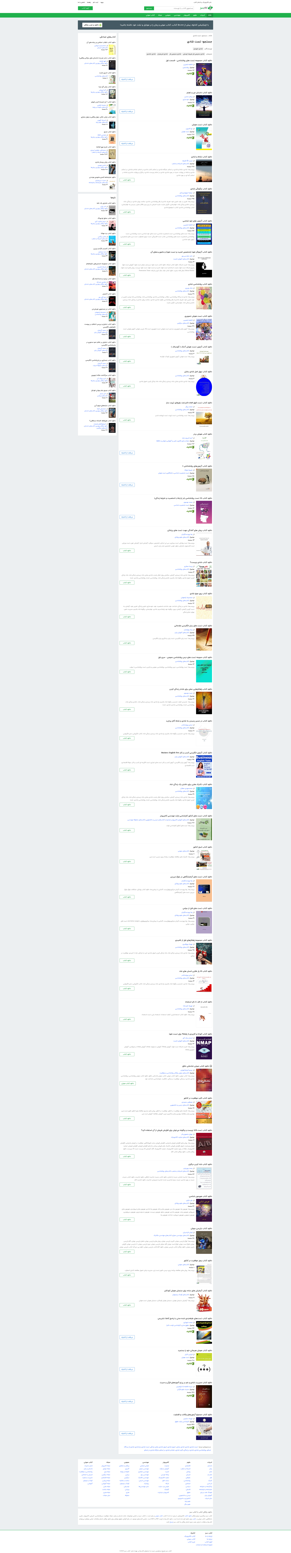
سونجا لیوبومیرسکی (186, 193)
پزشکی (188, 1472)
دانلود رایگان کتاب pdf (178, 1152)
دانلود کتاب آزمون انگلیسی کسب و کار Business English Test (186, 752)
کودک (167, 357)
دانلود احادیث (139, 1177)
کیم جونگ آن (101, 379)
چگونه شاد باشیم (176, 578)
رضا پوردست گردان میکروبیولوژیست (175, 889)
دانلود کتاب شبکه (172, 265)
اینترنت (166, 1466)
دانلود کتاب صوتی (173, 1076)
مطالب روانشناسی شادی (161, 297)
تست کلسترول (189, 546)
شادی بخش (179, 381)
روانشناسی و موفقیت (86, 1472)
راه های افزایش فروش (145, 1146)
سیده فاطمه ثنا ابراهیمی (184, 1387)
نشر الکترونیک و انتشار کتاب (202, 2)
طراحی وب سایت (163, 1487)
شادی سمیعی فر (175, 54)
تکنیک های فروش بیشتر (162, 1146)
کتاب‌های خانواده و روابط (100, 107)
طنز (211, 1478)
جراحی (188, 924)
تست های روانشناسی (180, 234)
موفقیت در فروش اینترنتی (134, 1143)
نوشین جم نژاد (101, 282)
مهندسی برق (145, 1475)
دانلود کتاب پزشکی (143, 889)
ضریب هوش (140, 329)
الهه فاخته (102, 61)
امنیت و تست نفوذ (154, 268)
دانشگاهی (170, 473)
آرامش (172, 575)
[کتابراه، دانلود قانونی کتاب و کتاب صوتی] (190, 74)
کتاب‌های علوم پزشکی (182, 537)
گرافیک (166, 1490)
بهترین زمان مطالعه (188, 1114)
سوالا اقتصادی (126, 762)
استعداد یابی (156, 1015)
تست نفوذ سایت (180, 268)
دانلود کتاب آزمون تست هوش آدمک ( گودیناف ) (191, 347)
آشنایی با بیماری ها (156, 889)
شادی (185, 169)
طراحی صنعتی (144, 1466)
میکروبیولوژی (145, 921)
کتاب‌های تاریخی (102, 48)
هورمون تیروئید (178, 1215)
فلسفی (188, 1490)
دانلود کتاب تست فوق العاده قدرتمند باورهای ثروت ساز (189, 402)
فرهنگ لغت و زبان (206, 1492)
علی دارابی (189, 1200)
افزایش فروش (132, 1146)
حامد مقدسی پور (187, 256)
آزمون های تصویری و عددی (178, 329)
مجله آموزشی (106, 1484)
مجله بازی (107, 1472)
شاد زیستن (126, 300)
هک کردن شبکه (156, 271)
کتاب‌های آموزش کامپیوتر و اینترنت (177, 820)
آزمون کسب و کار (168, 762)
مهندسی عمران (144, 1469)
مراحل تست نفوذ (139, 265)
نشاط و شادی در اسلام (175, 169)
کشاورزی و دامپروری (184, 1498)
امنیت (167, 1472)
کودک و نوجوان (124, 1484)
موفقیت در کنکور (161, 1111)
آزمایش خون (135, 543)
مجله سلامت (106, 1490)
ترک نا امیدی (133, 953)
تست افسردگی (156, 237)
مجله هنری (106, 1492)
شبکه (167, 1484)
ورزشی (127, 1490)
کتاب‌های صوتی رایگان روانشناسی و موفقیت (174, 1073)
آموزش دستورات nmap (154, 1047)
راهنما (89, 2)
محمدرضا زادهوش (100, 312)
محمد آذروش (102, 330)
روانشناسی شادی (140, 578)
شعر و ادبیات (88, 1466)
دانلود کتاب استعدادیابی (179, 1015)
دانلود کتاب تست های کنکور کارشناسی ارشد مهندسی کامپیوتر (186, 816)
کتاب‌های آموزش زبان (101, 332)
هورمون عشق (165, 1212)
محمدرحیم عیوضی (100, 46)
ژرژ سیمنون (102, 252)
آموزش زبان (208, 1495)
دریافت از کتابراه (127, 79)
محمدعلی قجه (101, 409)
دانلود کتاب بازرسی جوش (201, 1228)
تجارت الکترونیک (163, 1478)
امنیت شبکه (183, 265)
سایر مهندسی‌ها (144, 1487)
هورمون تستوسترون (142, 1212)
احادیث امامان (182, 1177)
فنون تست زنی (126, 1111)
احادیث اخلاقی (149, 1177)
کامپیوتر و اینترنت (163, 1492)
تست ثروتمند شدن (161, 415)
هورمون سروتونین (129, 1212)
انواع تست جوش (184, 1244)
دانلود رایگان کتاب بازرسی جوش (175, 1247)
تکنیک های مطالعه (181, 857)
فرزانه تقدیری (101, 267)
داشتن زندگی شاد (183, 204)
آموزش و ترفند (164, 1469)
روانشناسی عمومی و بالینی (155, 667)
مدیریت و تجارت (87, 1478)
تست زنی (152, 857)
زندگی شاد (162, 381)
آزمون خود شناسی (188, 239)
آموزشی (90, 1484)
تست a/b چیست (132, 1149)
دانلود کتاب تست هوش (202, 124)
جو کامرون (189, 129)
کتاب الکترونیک (189, 1536)
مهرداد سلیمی (188, 1419)
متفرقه (127, 1495)
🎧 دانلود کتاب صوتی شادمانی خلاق (197, 1066)
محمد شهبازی (188, 1322)
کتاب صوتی (150, 15)
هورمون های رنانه (163, 1209)
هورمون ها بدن (175, 1209)
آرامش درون (177, 609)
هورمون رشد (184, 1212)
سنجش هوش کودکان (164, 1301)
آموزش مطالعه (158, 1114)
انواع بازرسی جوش (181, 1241)
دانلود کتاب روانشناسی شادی (200, 284)
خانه (209, 15)
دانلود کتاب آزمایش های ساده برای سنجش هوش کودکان (188, 1290)
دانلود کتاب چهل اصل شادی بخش (198, 371)
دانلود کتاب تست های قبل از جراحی (197, 908)
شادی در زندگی (132, 202)
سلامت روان (141, 202)
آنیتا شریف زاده (187, 438)
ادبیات (202, 15)
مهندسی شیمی (144, 1481)
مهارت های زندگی (188, 612)
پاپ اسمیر (157, 546)
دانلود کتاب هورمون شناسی (200, 1196)
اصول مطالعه (139, 1270)
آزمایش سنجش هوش (180, 1301)
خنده (131, 578)
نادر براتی (103, 207)
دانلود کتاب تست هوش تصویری (198, 316)
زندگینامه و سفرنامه (206, 1487)
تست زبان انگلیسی (181, 638)
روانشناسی (187, 1481)
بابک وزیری (189, 288)
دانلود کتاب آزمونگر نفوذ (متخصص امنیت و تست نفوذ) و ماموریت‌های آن (181, 252)
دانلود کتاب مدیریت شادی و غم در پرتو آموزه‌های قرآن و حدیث (186, 1382)
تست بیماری (174, 543)
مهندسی (177, 15)
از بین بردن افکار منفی (143, 204)
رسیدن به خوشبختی (128, 204)
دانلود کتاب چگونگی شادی (201, 189)
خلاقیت (164, 1079)
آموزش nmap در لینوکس (138, 1047)
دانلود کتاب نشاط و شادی (201, 157)
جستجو (149, 8)
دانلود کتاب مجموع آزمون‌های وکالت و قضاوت (192, 1414)
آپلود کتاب (85, 8)
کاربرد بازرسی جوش (168, 1241)
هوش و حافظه (161, 441)
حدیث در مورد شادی (171, 172)
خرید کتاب (191, 1542)
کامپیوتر (187, 15)
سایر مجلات (106, 1495)
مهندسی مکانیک (143, 1478)
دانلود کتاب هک (168, 271)
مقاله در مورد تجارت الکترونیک (177, 1149)
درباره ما (209, 1539)
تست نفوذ (175, 1047)
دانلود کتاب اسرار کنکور (202, 847)
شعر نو (210, 1475)
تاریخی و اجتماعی (87, 1475)
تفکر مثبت (157, 575)
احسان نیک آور (188, 1038)
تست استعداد (146, 1015)
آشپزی (127, 1469)
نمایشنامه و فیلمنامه (205, 1490)
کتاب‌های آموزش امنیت (181, 259)
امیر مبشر (103, 394)
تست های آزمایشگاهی (181, 892)
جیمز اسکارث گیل (100, 222)
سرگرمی (126, 1478)
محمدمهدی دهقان (186, 788)
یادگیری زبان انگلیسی (160, 638)
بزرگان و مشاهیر (124, 1466)
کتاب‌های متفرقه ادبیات (100, 366)
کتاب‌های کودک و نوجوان (180, 1295)
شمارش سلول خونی (177, 546)
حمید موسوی (188, 693)
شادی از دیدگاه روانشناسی (178, 297)
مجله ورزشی (106, 1481)
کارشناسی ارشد (176, 1325)
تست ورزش (126, 543)
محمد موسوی (188, 502)
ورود (101, 2)
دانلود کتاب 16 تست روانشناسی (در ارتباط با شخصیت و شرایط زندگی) (183, 498)
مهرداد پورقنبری (188, 944)
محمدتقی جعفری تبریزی (98, 150)
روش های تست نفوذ (128, 268)
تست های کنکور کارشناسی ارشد (176, 826)
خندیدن (184, 702)
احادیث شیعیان (157, 1180)
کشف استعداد (165, 1015)
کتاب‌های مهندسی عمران (180, 1235)
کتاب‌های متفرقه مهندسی (136, 820)
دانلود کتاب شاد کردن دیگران (200, 1164)
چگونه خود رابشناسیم (165, 609)
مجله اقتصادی (105, 1478)
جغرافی (188, 1478)
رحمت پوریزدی (188, 1168)
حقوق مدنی (185, 1325)
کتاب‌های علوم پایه (102, 122)
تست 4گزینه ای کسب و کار (141, 762)
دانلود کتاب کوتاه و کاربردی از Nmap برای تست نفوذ (190, 1034)
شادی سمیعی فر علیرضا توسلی (193, 54)
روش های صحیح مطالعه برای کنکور (143, 1111)
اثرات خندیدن (177, 702)
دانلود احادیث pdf (140, 1180)
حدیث (187, 1389)
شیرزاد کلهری (102, 120)
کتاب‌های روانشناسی (101, 76)
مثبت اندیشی (156, 204)
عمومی (168, 15)
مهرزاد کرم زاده (188, 1006)
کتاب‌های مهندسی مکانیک (163, 1235)
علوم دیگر (187, 1504)
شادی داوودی (102, 165)
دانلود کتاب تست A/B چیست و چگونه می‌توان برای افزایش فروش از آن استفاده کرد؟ (176, 1130)
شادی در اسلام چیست (157, 172)
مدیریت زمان (148, 1270)
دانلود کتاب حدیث (161, 1177)
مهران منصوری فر (187, 1134)
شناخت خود (173, 606)
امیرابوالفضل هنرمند (100, 424)
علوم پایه (187, 1501)
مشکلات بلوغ (132, 889)
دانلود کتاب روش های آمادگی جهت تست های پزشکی (189, 530)
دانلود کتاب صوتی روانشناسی (138, 1076)
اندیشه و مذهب (185, 1469)
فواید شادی (159, 300)
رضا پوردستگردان (187, 534)
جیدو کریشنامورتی (187, 1070)
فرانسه (162, 357)
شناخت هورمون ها (166, 1215)
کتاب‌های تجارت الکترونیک (180, 1137)
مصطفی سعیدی (187, 1102)
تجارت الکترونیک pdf (159, 1149)
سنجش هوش (152, 1301)
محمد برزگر (189, 407)
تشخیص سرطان (154, 543)
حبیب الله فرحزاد (187, 161)
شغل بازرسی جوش (138, 1241)
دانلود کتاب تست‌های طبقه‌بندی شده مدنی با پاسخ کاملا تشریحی (185, 1318)
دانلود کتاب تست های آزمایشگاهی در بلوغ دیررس (191, 876)
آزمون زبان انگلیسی (181, 762)
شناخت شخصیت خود (161, 606)
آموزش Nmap (166, 1047)
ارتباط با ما (208, 1536)
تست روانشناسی (135, 234)
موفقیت (171, 857)
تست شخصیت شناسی (164, 234)
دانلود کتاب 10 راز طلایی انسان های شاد (195, 971)
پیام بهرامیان (188, 630)
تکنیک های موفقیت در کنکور (177, 1111)
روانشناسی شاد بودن (134, 297)
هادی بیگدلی (102, 237)
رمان (210, 1469)
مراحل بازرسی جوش (157, 1244)
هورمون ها (184, 1209)
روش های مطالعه (181, 1270)
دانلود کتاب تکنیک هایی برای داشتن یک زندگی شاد (191, 784)
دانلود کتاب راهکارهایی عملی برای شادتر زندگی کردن (190, 689)
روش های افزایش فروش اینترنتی (176, 1143)
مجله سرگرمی (106, 1475)
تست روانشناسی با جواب (138, 667)
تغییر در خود (183, 202)
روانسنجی (186, 67)
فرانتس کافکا (102, 135)
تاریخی (188, 1475)
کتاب (194, 1519)
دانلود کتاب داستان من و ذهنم (199, 92)
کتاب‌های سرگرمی (102, 428)
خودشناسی (157, 1079)
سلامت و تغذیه (124, 1481)
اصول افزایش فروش (177, 1146)
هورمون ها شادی (151, 1209)
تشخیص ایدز (166, 546)
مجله (160, 15)
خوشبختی (173, 204)
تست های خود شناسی (149, 234)
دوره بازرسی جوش (144, 1244)
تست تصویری (156, 329)
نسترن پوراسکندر (187, 725)
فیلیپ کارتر (189, 1354)
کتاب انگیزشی (137, 734)
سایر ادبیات (208, 1498)
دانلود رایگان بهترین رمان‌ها (99, 92)
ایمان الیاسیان (188, 1232)
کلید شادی (179, 1450)
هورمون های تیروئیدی (138, 1209)
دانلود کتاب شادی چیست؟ (201, 562)
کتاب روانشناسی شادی (186, 207)
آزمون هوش (131, 329)
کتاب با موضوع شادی (171, 207)
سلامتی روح (165, 575)
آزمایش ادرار (144, 543)
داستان (210, 1466)
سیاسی (188, 1487)
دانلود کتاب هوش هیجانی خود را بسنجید (195, 1350)
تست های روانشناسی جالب (171, 237)
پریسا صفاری (188, 566)
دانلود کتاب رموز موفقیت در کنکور (198, 1260)
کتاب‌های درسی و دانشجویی (155, 820)
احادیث (149, 1180)
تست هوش (185, 132)
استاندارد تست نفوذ (167, 268)
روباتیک (146, 1484)
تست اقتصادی (189, 765)
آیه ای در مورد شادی (183, 175)
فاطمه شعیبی (188, 64)
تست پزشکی (183, 543)
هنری (127, 1492)
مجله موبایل (106, 1469)
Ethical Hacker (189, 271)
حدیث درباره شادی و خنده (171, 1180)
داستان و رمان (88, 1469)
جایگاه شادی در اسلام (160, 169)
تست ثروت (172, 415)
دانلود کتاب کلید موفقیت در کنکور (198, 1098)
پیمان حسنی (188, 97)
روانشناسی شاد (147, 297)
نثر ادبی (209, 1484)
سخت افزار (165, 1481)
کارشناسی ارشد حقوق (182, 1422)
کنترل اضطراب (129, 1270)
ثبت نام (95, 2)
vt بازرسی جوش (132, 1244)
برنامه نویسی (165, 1475)
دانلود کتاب (127, 180)
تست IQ (148, 329)
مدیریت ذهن (128, 609)
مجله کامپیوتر (106, 1466)
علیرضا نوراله (188, 470)
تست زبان (171, 638)
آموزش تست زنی (147, 1114)
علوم (195, 15)
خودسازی (186, 99)
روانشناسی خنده (151, 578)
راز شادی (156, 702)
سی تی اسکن (165, 543)
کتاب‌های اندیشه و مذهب (100, 152)
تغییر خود (174, 202)
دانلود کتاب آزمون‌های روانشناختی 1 (197, 466)
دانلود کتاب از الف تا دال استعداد (198, 1002)
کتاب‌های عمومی (183, 851)
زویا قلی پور (102, 297)
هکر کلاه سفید (179, 271)
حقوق (188, 1492)
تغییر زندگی (142, 606)
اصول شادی (143, 381)
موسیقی (126, 1487)
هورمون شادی (174, 1212)
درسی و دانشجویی (184, 1495)
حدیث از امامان (172, 1177)
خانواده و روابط (124, 1472)
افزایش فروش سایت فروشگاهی (154, 1143)
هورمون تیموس (189, 1215)
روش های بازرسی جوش (153, 1241)
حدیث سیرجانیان (100, 181)
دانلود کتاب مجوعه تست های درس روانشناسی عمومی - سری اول (185, 657)
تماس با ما (81, 2)
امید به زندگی (142, 953)
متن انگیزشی (127, 734)
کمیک (210, 1481)
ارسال (171, 1522)
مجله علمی (106, 1487)
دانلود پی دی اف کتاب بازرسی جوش (131, 1247)
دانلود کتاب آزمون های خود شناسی (197, 221)
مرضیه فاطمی (101, 105)
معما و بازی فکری (183, 441)
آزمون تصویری (174, 357)
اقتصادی (187, 1466)
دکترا (168, 1325)
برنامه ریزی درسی (162, 857)
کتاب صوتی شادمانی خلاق (157, 1076)
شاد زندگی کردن (153, 381)
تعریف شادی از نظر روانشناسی (161, 202)
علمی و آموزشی (172, 441)
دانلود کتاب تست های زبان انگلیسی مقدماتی (193, 625)
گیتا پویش (102, 90)
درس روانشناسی (170, 667)
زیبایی (127, 1475)
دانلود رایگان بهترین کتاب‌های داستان (96, 63)
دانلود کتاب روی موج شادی (201, 593)
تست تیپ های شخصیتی (129, 237)
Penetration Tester (145, 271)
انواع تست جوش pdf (171, 1244)
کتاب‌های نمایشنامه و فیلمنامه (98, 183)
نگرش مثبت (165, 204)
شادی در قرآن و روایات (141, 172)
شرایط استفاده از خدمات (204, 1545)
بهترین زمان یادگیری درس (172, 1114)
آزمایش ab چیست (145, 1149)
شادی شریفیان (163, 54)
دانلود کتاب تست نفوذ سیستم (156, 265)
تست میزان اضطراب (144, 237)
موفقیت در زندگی (173, 1079)
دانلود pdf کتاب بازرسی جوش (154, 1247)
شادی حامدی (151, 54)
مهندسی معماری (143, 1472)
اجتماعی (187, 1484)
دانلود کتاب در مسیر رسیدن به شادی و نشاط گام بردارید (189, 721)
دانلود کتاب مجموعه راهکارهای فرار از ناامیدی (193, 940)
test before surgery (134, 921)
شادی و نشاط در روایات (186, 172)
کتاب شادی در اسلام (145, 169)
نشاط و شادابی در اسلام (129, 169)
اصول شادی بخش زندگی (158, 1447)
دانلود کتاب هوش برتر (202, 434)
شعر (210, 1472)
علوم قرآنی (180, 1389)
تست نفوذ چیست (141, 268)
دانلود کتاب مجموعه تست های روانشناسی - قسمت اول (189, 60)
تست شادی (194, 1447)
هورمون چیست (155, 1212)
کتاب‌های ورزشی (102, 396)
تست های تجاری (156, 762)
